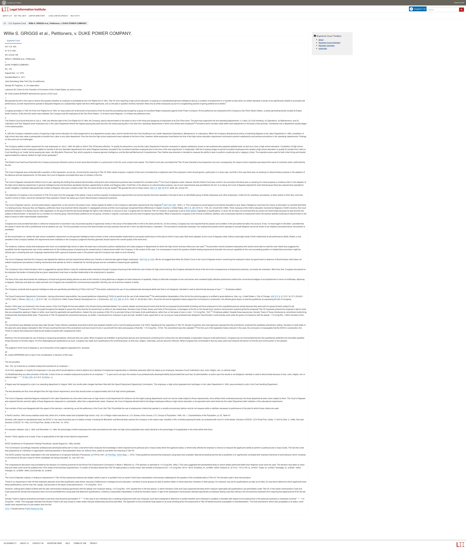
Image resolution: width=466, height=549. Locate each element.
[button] (461, 9)
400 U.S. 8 (275, 296)
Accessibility (10, 543)
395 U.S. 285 (189, 207)
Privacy (93, 543)
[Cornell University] (4, 2)
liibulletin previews (327, 45)
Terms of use (80, 543)
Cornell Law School (14, 3)
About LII (6, 16)
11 (212, 311)
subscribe (323, 48)
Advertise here (54, 543)
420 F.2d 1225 (170, 204)
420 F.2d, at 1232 (147, 259)
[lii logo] (29, 9)
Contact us (37, 543)
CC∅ (7, 508)
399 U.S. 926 (155, 187)
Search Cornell (459, 2)
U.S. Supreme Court (17, 23)
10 (18, 308)
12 (195, 327)
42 (34, 377)
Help (67, 543)
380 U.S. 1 (30, 299)
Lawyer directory (37, 16)
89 (197, 207)
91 (282, 296)
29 (92, 454)
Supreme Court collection (329, 42)
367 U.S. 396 (115, 299)
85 (37, 299)
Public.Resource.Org (34, 508)
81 (123, 299)
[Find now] (461, 10)
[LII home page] (460, 544)
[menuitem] (6, 16)
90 (163, 187)
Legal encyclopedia (58, 16)
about (321, 39)
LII (5, 23)
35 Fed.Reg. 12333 (113, 454)
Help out (74, 16)
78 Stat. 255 (27, 377)
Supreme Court (13, 40)
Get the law (19, 16)
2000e (46, 377)
